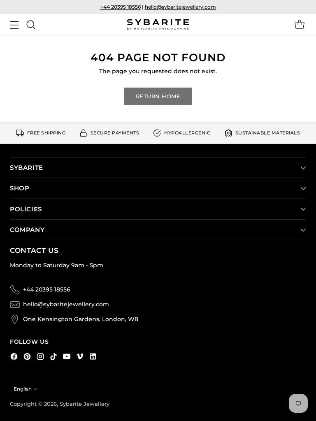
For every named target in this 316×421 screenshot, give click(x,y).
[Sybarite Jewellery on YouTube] (67, 358)
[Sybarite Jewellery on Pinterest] (27, 358)
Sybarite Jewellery (84, 404)
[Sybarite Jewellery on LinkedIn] (93, 358)
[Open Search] (30, 24)
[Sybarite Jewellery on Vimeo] (80, 358)
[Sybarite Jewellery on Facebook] (14, 358)
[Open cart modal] (299, 24)
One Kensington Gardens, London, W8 (80, 319)
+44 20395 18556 (120, 7)
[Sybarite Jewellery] (158, 24)
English (23, 389)
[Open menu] (14, 24)
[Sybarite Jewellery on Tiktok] (53, 358)
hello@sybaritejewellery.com (180, 7)
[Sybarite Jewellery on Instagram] (40, 358)
